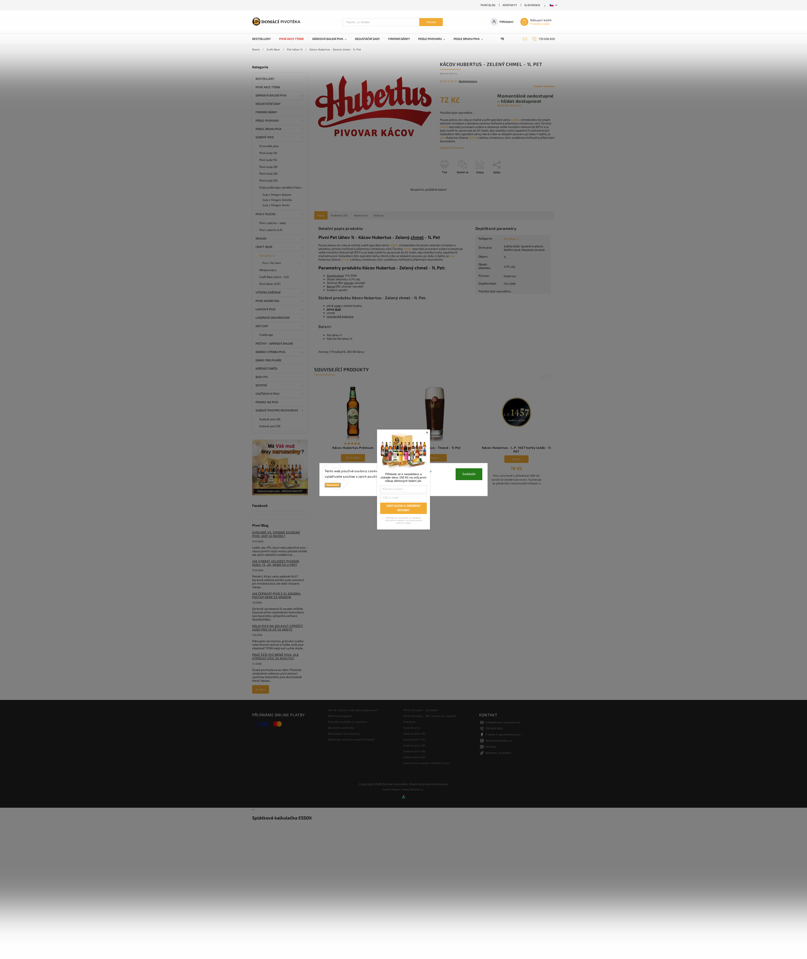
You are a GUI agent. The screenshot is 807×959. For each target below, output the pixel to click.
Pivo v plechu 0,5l (270, 230)
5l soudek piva (268, 146)
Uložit (449, 180)
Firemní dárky (266, 112)
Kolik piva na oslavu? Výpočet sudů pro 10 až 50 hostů (277, 627)
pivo (442, 137)
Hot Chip (262, 326)
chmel (444, 127)
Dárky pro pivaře (269, 360)
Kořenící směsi (266, 368)
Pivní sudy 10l (268, 153)
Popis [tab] (320, 215)
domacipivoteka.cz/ (499, 740)
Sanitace (409, 721)
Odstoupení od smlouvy (344, 733)
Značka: (544, 86)
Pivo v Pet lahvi (271, 263)
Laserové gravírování (273, 317)
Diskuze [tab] (379, 215)
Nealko (261, 238)
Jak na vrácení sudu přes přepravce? (353, 710)
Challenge (266, 334)
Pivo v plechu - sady (272, 223)
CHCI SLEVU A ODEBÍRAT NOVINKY (403, 508)
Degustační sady (268, 103)
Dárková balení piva (271, 95)
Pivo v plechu (266, 214)
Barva (331, 286)
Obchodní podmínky (341, 727)
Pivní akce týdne (268, 87)
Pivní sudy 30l (268, 173)
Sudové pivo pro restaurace (277, 410)
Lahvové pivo (265, 309)
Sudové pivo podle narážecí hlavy (427, 763)
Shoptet (396, 789)
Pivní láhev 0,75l (270, 284)
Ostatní (261, 385)
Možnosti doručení (509, 105)
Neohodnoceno (468, 81)
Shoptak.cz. (417, 789)
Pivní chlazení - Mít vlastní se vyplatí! (430, 716)
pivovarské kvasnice (340, 316)
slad (338, 309)
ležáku (515, 119)
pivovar (349, 283)
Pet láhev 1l (267, 255)
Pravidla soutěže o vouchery (347, 721)
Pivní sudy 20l (268, 167)
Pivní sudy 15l (268, 160)
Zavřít (541, 179)
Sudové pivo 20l (415, 745)
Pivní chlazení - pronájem (421, 710)
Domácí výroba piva (270, 352)
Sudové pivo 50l (270, 426)
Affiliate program (340, 716)
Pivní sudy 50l (268, 180)
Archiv (260, 689)
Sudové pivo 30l (270, 419)
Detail (353, 458)
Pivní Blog (488, 5)
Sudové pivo (265, 137)
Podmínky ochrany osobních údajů (351, 739)
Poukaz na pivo (267, 402)
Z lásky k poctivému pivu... (504, 734)
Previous (543, 377)
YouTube (491, 746)
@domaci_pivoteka (498, 752)
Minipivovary (267, 270)
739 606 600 (494, 728)
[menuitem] (263, 39)
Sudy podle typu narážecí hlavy (280, 187)
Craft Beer (264, 247)
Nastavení (332, 485)
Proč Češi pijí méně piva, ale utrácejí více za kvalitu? (275, 656)
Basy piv (262, 377)
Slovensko (532, 5)
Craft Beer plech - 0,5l (274, 277)
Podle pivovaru (267, 120)
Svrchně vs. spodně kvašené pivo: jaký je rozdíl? (276, 534)
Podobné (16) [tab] (339, 215)
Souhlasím (469, 474)
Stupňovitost (335, 275)
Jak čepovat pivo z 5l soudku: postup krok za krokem (276, 595)
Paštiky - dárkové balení (274, 343)
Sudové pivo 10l (414, 733)
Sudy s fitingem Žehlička (277, 200)
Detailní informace (452, 147)
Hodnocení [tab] (361, 215)
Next (549, 377)
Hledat (431, 22)
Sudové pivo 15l (414, 739)
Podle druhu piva (269, 129)
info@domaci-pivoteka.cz (502, 722)
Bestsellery (265, 78)
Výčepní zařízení (268, 292)
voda (337, 305)
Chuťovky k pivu (268, 393)
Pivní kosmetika (268, 301)
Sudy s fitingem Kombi (275, 205)
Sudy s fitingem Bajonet (276, 194)
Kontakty (510, 5)
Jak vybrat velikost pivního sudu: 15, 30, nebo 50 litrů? (275, 562)
